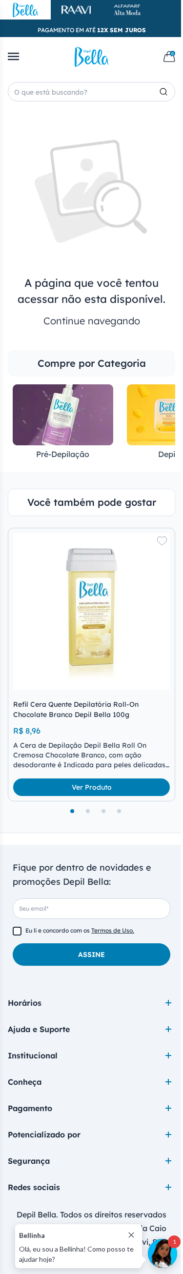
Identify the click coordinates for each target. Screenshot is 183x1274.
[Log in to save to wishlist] (162, 541)
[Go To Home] (92, 56)
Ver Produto (92, 787)
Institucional (33, 1055)
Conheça (24, 1082)
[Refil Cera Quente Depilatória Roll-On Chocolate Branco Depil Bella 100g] (91, 611)
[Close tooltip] (131, 1235)
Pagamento (30, 1108)
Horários (24, 1003)
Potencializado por (44, 1134)
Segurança (29, 1161)
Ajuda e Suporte (39, 1029)
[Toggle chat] (162, 1253)
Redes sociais (34, 1187)
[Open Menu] (13, 56)
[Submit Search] (167, 91)
